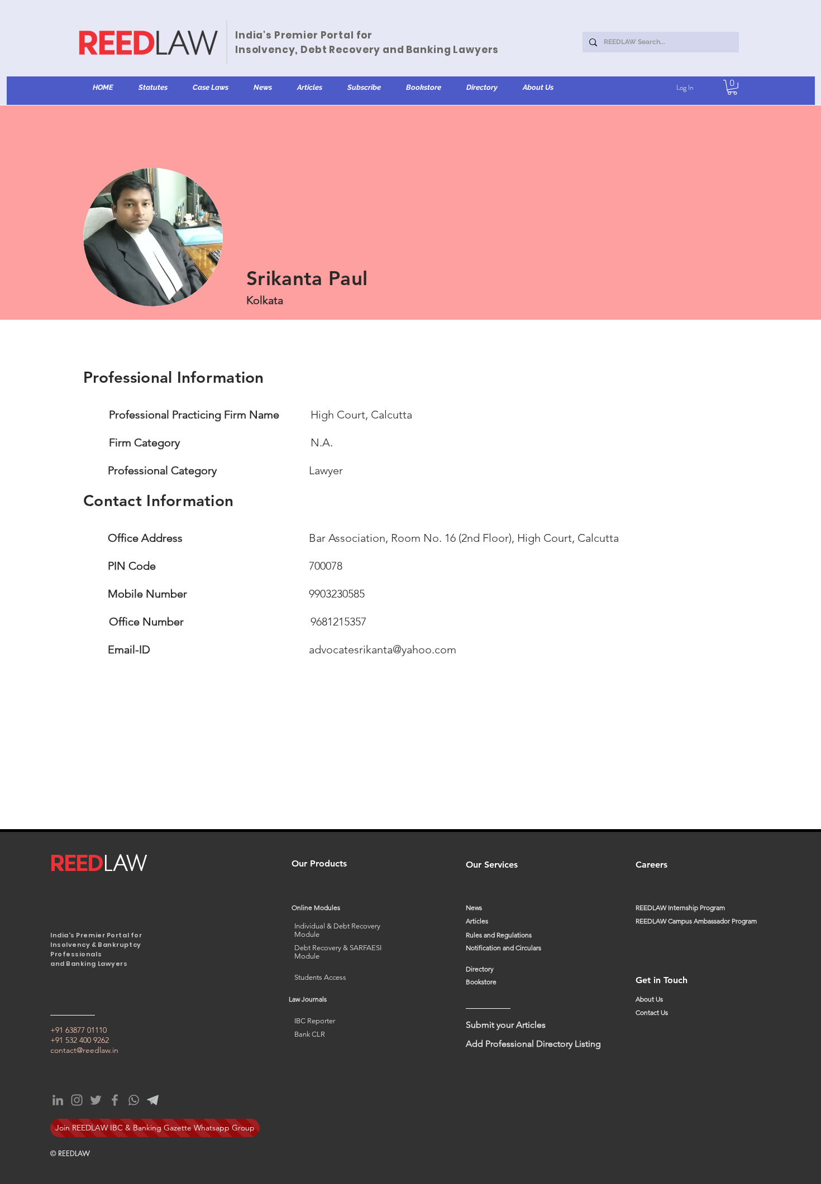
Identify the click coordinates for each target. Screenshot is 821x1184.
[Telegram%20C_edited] (152, 1100)
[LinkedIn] (57, 1100)
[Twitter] (95, 1100)
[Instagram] (76, 1100)
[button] (153, 87)
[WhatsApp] (133, 1100)
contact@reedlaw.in (84, 1050)
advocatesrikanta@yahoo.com (382, 649)
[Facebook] (114, 1100)
